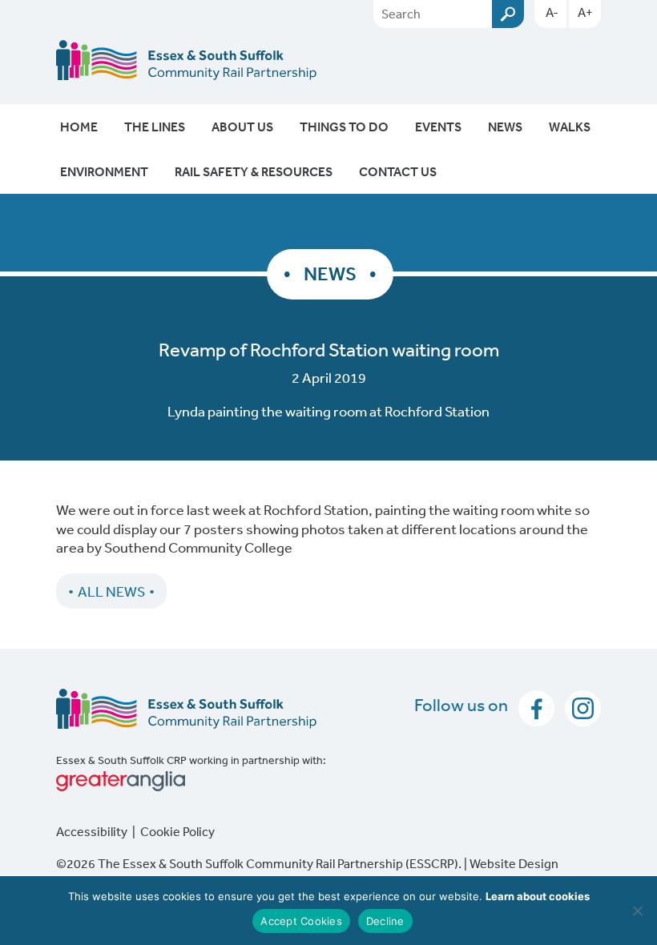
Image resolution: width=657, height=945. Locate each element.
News (505, 127)
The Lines (154, 127)
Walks (569, 127)
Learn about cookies (538, 896)
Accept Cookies (301, 921)
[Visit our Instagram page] (579, 706)
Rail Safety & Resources (254, 171)
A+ (585, 12)
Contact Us (398, 171)
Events (438, 127)
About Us (242, 127)
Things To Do (344, 127)
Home (79, 127)
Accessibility (91, 831)
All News (111, 591)
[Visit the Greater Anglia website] (328, 781)
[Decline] (637, 911)
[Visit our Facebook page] (533, 706)
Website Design (514, 863)
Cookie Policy (177, 831)
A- (552, 12)
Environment (104, 171)
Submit (508, 14)
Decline (385, 921)
